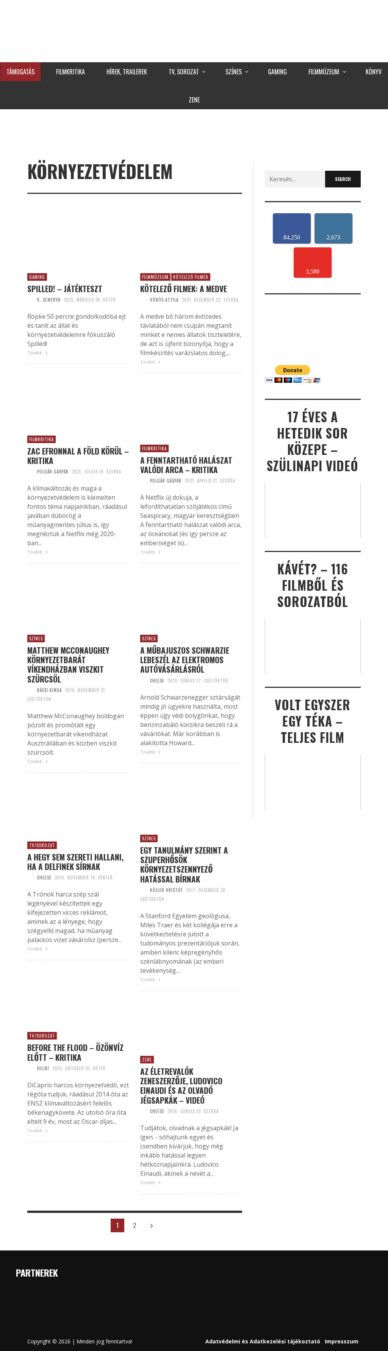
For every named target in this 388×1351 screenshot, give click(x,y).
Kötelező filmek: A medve (183, 288)
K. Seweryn (49, 300)
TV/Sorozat (42, 845)
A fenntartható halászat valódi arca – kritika (186, 464)
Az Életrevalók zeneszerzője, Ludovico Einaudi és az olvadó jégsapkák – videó (181, 1085)
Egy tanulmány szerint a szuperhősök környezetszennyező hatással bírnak (184, 864)
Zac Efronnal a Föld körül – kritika (78, 455)
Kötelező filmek (190, 277)
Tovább (35, 352)
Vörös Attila (164, 300)
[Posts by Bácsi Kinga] (30, 690)
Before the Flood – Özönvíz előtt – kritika (75, 1052)
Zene (147, 1060)
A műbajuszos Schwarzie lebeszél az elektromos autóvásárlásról (184, 659)
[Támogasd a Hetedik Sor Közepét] (194, 133)
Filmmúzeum (155, 277)
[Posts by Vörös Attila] (143, 300)
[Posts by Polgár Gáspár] (30, 472)
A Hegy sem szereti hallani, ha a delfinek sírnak (75, 861)
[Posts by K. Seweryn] (30, 300)
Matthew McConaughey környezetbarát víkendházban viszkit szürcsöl (68, 664)
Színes (36, 638)
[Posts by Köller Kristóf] (143, 890)
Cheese (157, 681)
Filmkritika (41, 439)
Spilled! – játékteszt (64, 288)
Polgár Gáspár (53, 472)
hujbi (43, 1068)
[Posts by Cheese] (143, 681)
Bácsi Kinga (49, 690)
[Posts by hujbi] (30, 1068)
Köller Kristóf (166, 890)
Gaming (37, 277)
